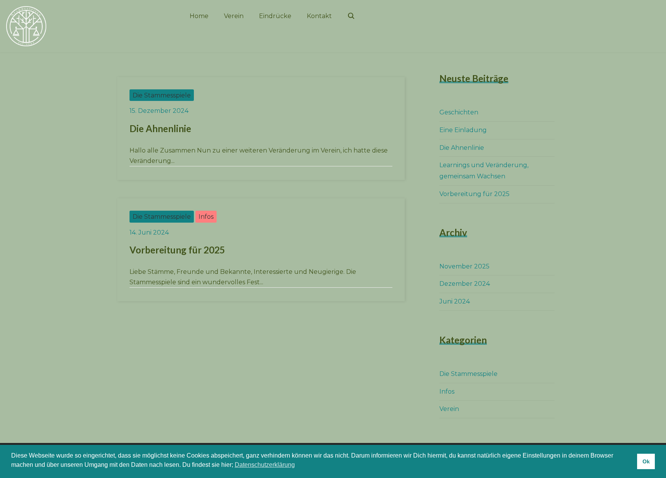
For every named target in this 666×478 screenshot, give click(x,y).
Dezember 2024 (464, 283)
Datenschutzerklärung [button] (265, 464)
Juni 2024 (454, 301)
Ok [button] (646, 461)
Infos (206, 216)
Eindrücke (275, 16)
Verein (234, 16)
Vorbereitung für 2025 (177, 249)
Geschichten (458, 112)
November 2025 (464, 266)
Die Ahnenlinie (160, 128)
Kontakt (319, 16)
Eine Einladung (463, 130)
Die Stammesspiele (162, 95)
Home (199, 16)
